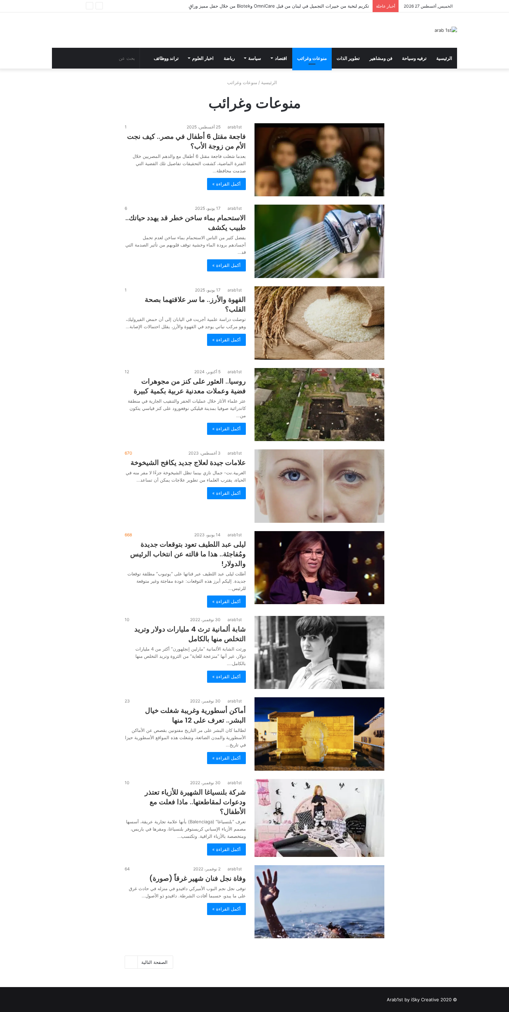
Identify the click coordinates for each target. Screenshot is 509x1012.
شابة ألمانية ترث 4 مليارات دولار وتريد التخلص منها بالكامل (190, 634)
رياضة (229, 58)
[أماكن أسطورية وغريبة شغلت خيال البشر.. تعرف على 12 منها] (319, 734)
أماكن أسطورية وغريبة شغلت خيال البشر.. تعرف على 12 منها (195, 715)
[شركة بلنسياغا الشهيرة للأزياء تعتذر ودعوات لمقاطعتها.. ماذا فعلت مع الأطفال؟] (319, 818)
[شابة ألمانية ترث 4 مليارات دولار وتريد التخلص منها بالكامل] (319, 652)
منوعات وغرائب (312, 58)
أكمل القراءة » (226, 184)
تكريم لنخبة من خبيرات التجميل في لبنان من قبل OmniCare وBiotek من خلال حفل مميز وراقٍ (279, 6)
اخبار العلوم (203, 58)
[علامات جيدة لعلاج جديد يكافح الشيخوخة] (319, 486)
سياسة (254, 58)
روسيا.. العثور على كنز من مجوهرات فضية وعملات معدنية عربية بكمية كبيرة (190, 386)
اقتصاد (281, 58)
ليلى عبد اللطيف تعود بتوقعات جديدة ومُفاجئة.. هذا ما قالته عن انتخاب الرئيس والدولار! (188, 553)
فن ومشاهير (380, 58)
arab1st (234, 126)
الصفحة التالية (154, 962)
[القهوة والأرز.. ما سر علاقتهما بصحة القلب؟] (319, 323)
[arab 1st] (446, 30)
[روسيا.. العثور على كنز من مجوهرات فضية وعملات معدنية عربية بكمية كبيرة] (319, 404)
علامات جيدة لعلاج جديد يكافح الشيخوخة (188, 462)
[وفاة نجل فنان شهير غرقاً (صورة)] (319, 902)
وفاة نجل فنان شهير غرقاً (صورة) (197, 878)
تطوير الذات (348, 58)
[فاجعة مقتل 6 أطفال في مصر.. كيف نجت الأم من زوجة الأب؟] (319, 159)
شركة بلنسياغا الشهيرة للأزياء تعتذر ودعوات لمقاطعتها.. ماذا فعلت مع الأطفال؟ (195, 801)
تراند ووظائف (166, 58)
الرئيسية (444, 58)
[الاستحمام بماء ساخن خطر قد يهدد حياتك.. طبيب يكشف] (319, 241)
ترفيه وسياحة (414, 58)
